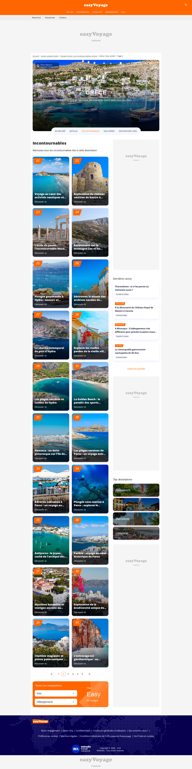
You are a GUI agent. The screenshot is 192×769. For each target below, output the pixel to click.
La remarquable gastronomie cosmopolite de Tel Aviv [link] (130, 351)
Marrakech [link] (123, 490)
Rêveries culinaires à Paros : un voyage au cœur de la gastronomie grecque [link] (50, 507)
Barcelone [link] (122, 519)
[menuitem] (36, 17)
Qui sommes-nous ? (138, 730)
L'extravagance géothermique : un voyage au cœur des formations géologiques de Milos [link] (90, 662)
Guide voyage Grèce (49, 56)
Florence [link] (122, 504)
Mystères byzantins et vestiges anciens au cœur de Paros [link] (49, 608)
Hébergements (56, 701)
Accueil (36, 56)
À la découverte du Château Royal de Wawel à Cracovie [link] (134, 309)
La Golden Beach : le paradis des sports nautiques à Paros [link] (87, 402)
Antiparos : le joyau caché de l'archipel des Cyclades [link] (50, 556)
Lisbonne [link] (122, 533)
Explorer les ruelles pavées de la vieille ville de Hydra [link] (89, 351)
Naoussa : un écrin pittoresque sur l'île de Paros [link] (50, 454)
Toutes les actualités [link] (136, 368)
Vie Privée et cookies (144, 736)
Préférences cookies (48, 736)
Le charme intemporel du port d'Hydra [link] (49, 349)
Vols (56, 693)
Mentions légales (69, 736)
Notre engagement (50, 730)
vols (123, 12)
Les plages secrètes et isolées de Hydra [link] (49, 400)
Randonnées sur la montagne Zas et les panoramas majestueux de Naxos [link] (89, 250)
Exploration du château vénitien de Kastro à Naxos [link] (89, 197)
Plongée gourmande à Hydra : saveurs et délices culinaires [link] (49, 300)
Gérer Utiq (68, 730)
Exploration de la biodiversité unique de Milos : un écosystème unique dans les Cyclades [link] (89, 611)
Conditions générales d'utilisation (109, 730)
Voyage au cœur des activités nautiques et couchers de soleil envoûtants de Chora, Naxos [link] (49, 200)
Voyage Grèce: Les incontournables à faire (78, 56)
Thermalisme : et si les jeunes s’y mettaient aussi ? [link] (132, 288)
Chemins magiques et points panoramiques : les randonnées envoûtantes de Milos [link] (50, 661)
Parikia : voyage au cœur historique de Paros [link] (90, 554)
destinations (82, 12)
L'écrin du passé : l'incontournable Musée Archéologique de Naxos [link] (51, 248)
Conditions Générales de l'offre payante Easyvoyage (105, 736)
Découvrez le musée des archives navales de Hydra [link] (90, 300)
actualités (97, 12)
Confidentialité (83, 730)
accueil (70, 12)
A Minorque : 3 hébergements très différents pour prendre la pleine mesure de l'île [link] (136, 332)
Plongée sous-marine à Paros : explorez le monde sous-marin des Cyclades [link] (89, 507)
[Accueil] (96, 5)
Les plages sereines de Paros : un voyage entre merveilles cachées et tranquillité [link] (89, 455)
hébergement (111, 12)
